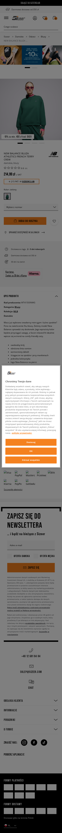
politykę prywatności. (22, 433)
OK (30, 451)
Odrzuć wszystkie (31, 460)
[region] (31, 416)
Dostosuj (31, 442)
